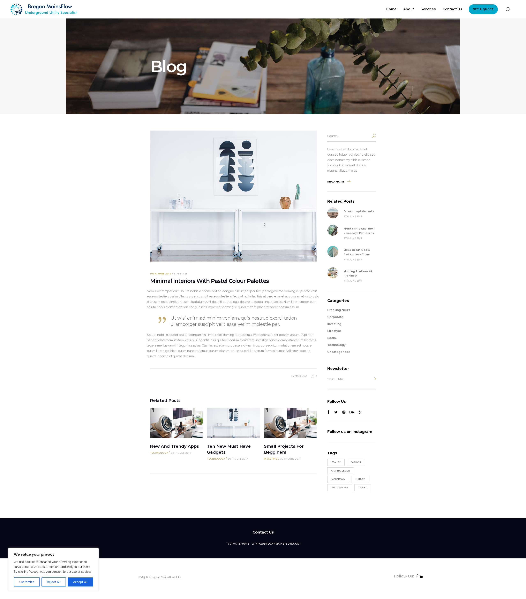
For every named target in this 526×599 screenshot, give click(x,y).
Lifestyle (181, 273)
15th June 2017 (160, 273)
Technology (159, 452)
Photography (339, 487)
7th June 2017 (353, 216)
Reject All (53, 582)
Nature (360, 479)
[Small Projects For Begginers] (290, 423)
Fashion (356, 462)
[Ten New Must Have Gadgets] (233, 423)
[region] (53, 569)
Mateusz (301, 376)
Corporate (335, 317)
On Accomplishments (359, 211)
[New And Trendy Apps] (176, 423)
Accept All (80, 582)
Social (332, 338)
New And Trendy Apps (174, 446)
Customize (26, 582)
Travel (363, 487)
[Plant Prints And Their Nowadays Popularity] (332, 230)
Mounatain (338, 479)
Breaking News (338, 310)
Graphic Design (340, 470)
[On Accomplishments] (332, 212)
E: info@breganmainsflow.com (275, 543)
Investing (271, 458)
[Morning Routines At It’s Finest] (332, 272)
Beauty (335, 462)
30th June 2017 (181, 452)
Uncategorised (338, 352)
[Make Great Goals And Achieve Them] (332, 251)
